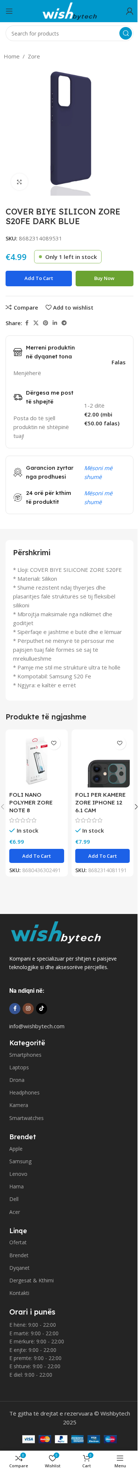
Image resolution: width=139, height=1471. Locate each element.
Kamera (18, 1105)
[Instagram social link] (28, 1008)
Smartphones (25, 1054)
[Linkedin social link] (54, 323)
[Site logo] (70, 10)
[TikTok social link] (41, 1008)
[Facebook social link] (26, 323)
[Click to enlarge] (19, 181)
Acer (14, 1211)
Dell (14, 1198)
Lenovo (18, 1173)
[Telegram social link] (64, 323)
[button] (36, 856)
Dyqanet (19, 1267)
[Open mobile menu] (9, 11)
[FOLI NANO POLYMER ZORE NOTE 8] (36, 760)
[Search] (125, 33)
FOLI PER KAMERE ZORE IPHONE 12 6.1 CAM (100, 802)
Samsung (20, 1161)
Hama (16, 1186)
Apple (16, 1148)
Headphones (24, 1092)
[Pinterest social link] (45, 323)
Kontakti (19, 1292)
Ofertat (18, 1242)
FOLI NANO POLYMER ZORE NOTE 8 (31, 802)
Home (12, 56)
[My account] (129, 11)
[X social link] (36, 323)
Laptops (19, 1067)
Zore (34, 56)
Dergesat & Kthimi (31, 1280)
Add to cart (38, 278)
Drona (16, 1079)
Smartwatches (26, 1117)
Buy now (104, 278)
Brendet (19, 1255)
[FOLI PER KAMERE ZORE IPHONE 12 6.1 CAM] (102, 760)
